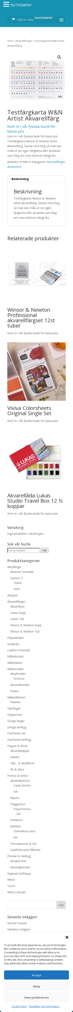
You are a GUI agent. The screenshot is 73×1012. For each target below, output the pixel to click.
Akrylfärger (14, 567)
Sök (44, 550)
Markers (15, 826)
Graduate (13, 644)
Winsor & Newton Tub (25, 631)
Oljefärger (13, 708)
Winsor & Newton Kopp (26, 625)
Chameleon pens (24, 831)
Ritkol (11, 880)
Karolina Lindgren (18, 929)
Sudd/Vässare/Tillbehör (25, 850)
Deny (36, 986)
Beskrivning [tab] (20, 179)
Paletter (15, 702)
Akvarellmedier (20, 685)
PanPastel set (16, 733)
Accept (36, 975)
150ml (17, 583)
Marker (15, 757)
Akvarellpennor (20, 780)
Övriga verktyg (16, 727)
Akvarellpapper (20, 751)
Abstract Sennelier (22, 572)
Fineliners (16, 820)
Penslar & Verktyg (19, 856)
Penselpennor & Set (23, 844)
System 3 (16, 578)
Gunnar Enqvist (17, 923)
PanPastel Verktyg (19, 739)
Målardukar (14, 663)
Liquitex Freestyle (18, 650)
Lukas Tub (17, 619)
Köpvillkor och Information (44, 1006)
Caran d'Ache (22, 785)
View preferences (36, 997)
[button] (67, 937)
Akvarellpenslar (20, 867)
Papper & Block (17, 746)
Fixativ (14, 691)
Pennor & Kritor (17, 776)
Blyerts (14, 798)
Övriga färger (16, 721)
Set (15, 791)
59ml (16, 589)
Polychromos (22, 809)
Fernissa (18, 678)
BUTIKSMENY (21, 5)
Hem (10, 41)
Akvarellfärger (23, 41)
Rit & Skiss (17, 769)
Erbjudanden (15, 638)
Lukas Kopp (18, 613)
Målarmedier (15, 669)
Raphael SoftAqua (19, 873)
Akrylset (12, 595)
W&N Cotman (16, 892)
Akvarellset (14, 167)
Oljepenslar (14, 715)
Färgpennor (18, 804)
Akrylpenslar (18, 861)
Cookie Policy (19, 1006)
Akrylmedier (18, 674)
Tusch (11, 886)
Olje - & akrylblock (22, 763)
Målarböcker (15, 656)
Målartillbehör (16, 697)
